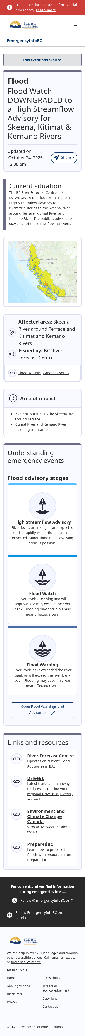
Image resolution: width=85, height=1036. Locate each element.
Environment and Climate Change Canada (46, 816)
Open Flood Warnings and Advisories (42, 709)
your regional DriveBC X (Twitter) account (50, 794)
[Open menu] (75, 24)
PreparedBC (40, 844)
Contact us (50, 1006)
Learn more (46, 10)
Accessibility (51, 978)
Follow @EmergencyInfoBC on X (47, 900)
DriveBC (35, 778)
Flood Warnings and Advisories (43, 373)
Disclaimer (14, 994)
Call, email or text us (59, 957)
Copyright (49, 998)
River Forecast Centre (50, 756)
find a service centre (26, 962)
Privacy (12, 1002)
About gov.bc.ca (18, 986)
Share (66, 157)
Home (11, 978)
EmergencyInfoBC (24, 40)
